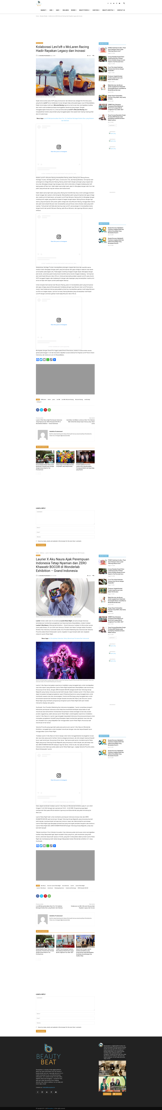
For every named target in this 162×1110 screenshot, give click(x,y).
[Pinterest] (116, 3)
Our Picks (96, 10)
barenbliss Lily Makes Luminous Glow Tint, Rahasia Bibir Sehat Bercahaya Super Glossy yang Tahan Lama (81, 421)
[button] (124, 3)
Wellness (66, 10)
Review (73, 10)
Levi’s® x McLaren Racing (68, 399)
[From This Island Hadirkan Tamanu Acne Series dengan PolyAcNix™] (103, 69)
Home (37, 16)
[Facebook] (108, 3)
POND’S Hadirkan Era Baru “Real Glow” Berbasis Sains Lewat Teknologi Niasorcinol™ (117, 49)
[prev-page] (37, 473)
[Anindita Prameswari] (37, 55)
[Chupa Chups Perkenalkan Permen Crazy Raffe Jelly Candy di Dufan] (65, 456)
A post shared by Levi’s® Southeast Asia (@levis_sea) (58, 173)
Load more (111, 125)
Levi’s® (58, 399)
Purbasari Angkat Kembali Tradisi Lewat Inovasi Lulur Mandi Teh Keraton (115, 78)
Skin (51, 10)
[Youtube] (119, 3)
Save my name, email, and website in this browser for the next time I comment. (60, 541)
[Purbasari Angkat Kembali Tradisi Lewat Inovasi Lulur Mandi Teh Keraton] (103, 78)
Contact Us (121, 10)
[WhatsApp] (49, 410)
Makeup (43, 10)
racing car (39, 401)
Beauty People (84, 10)
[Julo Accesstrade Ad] (65, 379)
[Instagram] (111, 3)
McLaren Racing (79, 399)
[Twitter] (41, 410)
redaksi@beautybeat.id (48, 1087)
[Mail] (113, 3)
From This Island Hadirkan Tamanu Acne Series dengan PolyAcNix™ (116, 69)
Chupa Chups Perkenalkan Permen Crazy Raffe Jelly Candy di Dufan (117, 97)
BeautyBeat (50, 1108)
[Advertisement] (81, 29)
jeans (53, 399)
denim (49, 399)
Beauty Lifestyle (108, 10)
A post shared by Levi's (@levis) (58, 346)
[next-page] (40, 473)
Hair (57, 10)
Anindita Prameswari (44, 55)
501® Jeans (43, 399)
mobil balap (87, 399)
